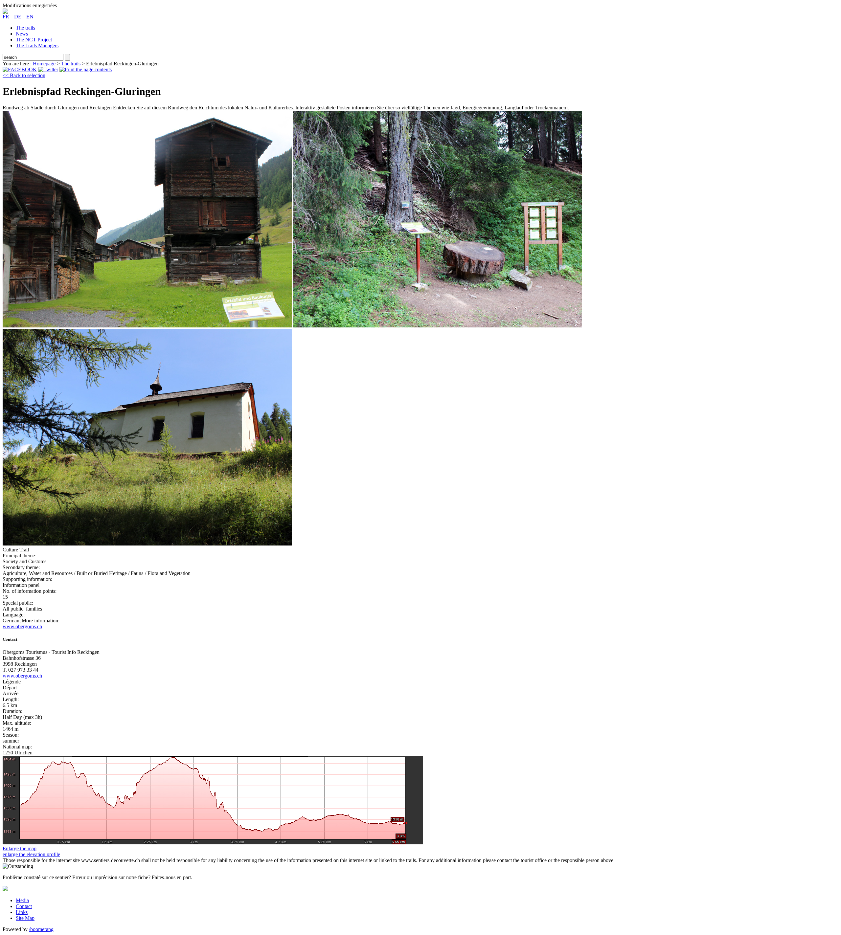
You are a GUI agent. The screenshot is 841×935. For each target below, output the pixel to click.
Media (22, 900)
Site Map (25, 918)
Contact (24, 906)
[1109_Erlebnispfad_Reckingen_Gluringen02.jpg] (437, 325)
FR (6, 16)
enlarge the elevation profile (31, 854)
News (22, 33)
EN (30, 16)
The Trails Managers (37, 45)
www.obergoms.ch (22, 626)
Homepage (44, 63)
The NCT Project (34, 39)
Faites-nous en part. (172, 877)
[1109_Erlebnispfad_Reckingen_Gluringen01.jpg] (147, 325)
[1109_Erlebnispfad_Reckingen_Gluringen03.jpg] (147, 543)
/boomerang (41, 929)
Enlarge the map (19, 848)
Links (22, 912)
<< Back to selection (24, 75)
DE (17, 16)
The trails (25, 28)
